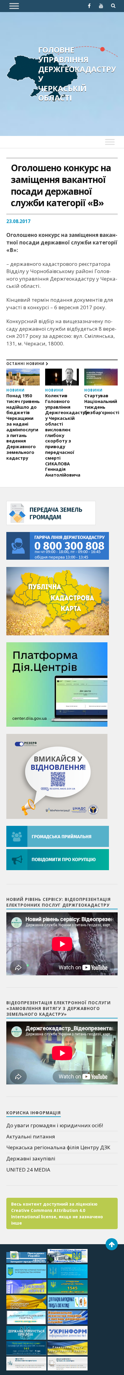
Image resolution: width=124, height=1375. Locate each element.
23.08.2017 (18, 221)
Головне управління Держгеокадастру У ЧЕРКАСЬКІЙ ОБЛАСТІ (77, 74)
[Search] (113, 5)
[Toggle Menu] (14, 6)
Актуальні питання (30, 1136)
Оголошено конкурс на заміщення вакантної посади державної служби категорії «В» (61, 185)
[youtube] (101, 5)
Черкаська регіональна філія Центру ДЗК (58, 1147)
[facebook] (89, 5)
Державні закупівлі (30, 1158)
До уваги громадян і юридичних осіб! (54, 1125)
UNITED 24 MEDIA (28, 1169)
